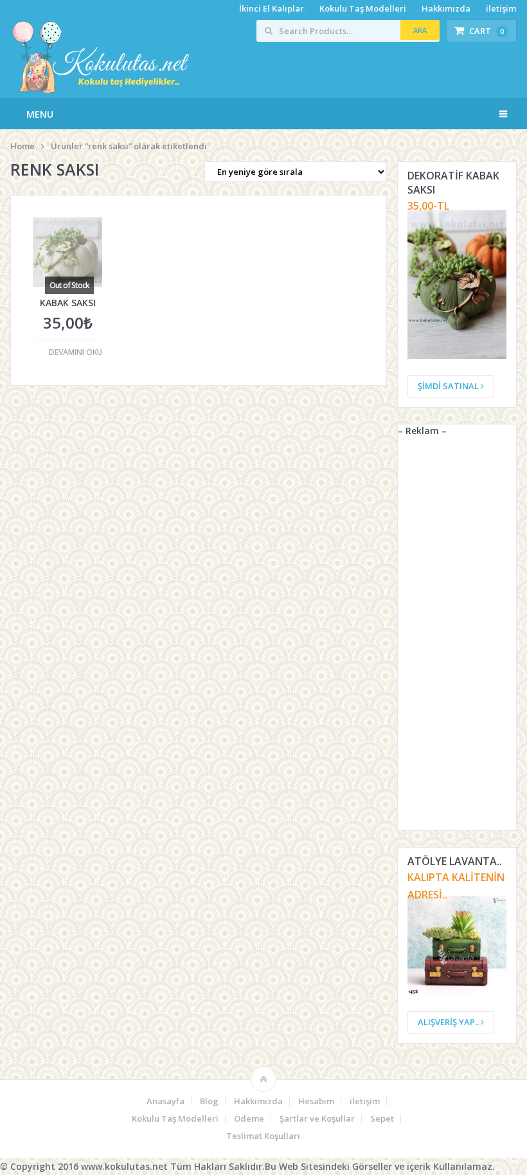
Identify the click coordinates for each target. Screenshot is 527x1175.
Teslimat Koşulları (263, 1136)
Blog (209, 1101)
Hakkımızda (446, 9)
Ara (420, 30)
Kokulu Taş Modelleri (362, 9)
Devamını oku (75, 352)
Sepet (382, 1119)
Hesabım (316, 1101)
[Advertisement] (457, 637)
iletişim (501, 9)
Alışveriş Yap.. (449, 1022)
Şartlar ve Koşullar (317, 1119)
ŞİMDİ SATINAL (449, 386)
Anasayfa (165, 1101)
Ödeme (249, 1119)
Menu (39, 114)
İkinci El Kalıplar (271, 9)
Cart (486, 31)
